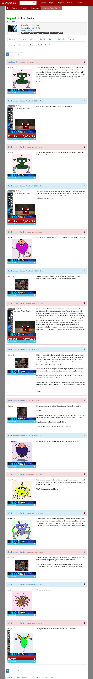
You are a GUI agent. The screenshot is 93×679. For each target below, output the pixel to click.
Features (43, 3)
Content (80, 3)
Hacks (12, 39)
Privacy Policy (10, 677)
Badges (61, 39)
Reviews (22, 39)
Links (42, 39)
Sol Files (32, 39)
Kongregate (35, 8)
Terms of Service (21, 677)
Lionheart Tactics (14, 62)
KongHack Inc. (39, 677)
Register (61, 3)
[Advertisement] (24, 13)
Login (51, 3)
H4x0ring (24, 8)
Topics (51, 39)
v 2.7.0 (51, 677)
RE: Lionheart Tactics (16, 101)
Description (71, 39)
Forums (14, 8)
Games (69, 3)
